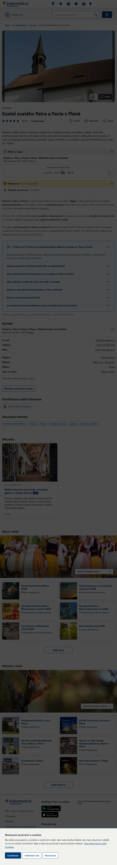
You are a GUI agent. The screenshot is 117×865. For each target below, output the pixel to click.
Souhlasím (13, 855)
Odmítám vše (32, 855)
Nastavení (50, 855)
